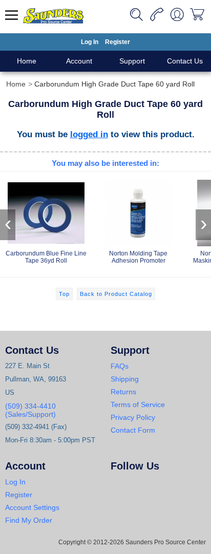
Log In (89, 42)
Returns (123, 392)
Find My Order (28, 520)
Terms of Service (138, 404)
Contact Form (133, 430)
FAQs (120, 366)
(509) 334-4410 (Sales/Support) (30, 410)
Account (79, 61)
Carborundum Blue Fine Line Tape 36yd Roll (46, 257)
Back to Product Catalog (116, 294)
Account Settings (32, 507)
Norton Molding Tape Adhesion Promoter (138, 257)
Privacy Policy (133, 417)
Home (26, 61)
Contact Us (185, 61)
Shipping (125, 379)
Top (64, 294)
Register (117, 42)
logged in (89, 134)
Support (132, 61)
